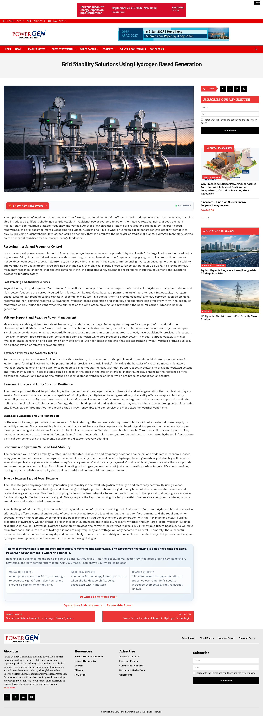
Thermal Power (57, 20)
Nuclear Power (36, 20)
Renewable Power (13, 20)
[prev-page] (203, 218)
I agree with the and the (229, 121)
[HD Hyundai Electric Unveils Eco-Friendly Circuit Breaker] (230, 296)
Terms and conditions (230, 119)
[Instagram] (15, 697)
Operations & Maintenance (83, 605)
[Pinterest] (237, 89)
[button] (256, 49)
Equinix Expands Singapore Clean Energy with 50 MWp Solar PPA (228, 272)
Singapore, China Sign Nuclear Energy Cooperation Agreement (223, 203)
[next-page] (208, 218)
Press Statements (63, 49)
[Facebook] (223, 89)
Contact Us (157, 49)
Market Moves (36, 49)
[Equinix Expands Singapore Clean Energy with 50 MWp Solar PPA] (230, 251)
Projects (108, 49)
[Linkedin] (23, 697)
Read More (9, 687)
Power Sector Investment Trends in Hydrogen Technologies (157, 618)
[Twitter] (230, 89)
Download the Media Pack (98, 596)
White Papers (88, 49)
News (18, 49)
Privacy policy (248, 672)
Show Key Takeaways (28, 205)
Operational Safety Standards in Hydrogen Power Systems (40, 618)
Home (8, 49)
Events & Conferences (133, 49)
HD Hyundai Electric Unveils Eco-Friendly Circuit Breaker (230, 317)
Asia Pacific (207, 210)
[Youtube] (31, 697)
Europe (206, 311)
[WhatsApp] (244, 89)
